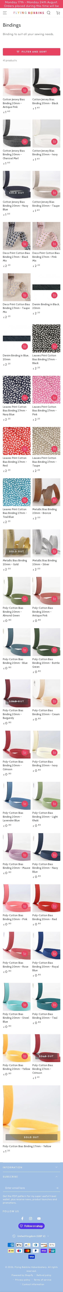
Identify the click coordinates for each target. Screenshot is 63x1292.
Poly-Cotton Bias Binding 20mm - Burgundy (13, 714)
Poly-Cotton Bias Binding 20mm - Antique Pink (42, 611)
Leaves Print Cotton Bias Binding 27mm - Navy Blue (15, 410)
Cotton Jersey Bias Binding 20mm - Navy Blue (15, 205)
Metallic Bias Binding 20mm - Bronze (44, 511)
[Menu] (5, 13)
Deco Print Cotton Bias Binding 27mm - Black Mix (16, 257)
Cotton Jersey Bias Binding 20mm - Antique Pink (14, 103)
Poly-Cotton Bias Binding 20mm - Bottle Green (46, 663)
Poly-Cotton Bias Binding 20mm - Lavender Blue (13, 816)
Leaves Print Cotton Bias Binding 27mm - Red (15, 461)
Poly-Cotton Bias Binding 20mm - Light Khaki (45, 816)
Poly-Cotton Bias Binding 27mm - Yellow (27, 1146)
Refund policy (44, 1275)
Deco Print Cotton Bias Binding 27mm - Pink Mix (46, 257)
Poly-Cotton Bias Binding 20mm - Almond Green (13, 611)
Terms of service (42, 1279)
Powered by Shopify (22, 1275)
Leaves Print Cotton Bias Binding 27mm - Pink (44, 410)
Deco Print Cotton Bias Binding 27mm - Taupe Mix (16, 308)
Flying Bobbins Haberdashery (31, 1267)
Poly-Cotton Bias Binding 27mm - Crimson (42, 1069)
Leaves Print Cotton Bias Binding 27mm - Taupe (44, 461)
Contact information (33, 1284)
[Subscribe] (58, 1188)
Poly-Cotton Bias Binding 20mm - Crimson (13, 765)
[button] (48, 13)
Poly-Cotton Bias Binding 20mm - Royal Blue (45, 966)
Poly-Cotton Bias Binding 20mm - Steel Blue (16, 1018)
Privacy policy (22, 1279)
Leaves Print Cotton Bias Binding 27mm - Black (44, 359)
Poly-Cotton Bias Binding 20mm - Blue (15, 661)
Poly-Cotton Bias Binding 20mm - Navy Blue (45, 868)
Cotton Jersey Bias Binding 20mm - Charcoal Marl (14, 154)
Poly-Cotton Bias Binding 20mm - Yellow (16, 1067)
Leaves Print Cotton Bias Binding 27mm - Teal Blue (15, 513)
